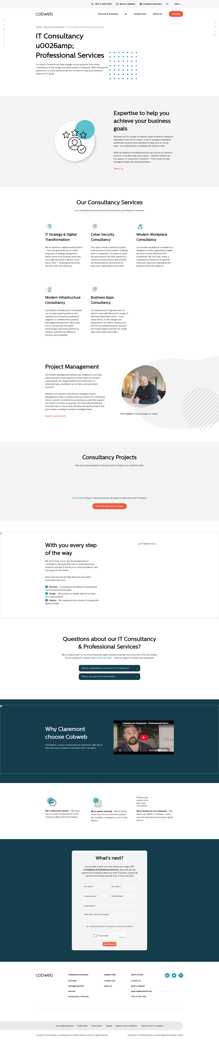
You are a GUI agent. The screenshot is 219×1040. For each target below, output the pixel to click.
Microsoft (72, 981)
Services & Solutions (54, 27)
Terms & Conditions (126, 926)
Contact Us (136, 981)
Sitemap (109, 1026)
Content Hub (109, 981)
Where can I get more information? (99, 676)
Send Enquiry (109, 944)
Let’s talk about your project (109, 506)
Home (39, 27)
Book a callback (127, 4)
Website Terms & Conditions (126, 1026)
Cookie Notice (82, 1026)
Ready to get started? (55, 416)
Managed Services (76, 986)
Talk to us (118, 168)
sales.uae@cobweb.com (141, 991)
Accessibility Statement (64, 1026)
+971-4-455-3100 (103, 4)
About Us (108, 986)
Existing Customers (152, 4)
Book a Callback (138, 986)
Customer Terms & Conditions (152, 1026)
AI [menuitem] (126, 14)
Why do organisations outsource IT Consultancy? (105, 668)
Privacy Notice (96, 1026)
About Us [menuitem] (157, 14)
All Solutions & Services (78, 996)
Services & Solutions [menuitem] (108, 14)
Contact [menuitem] (176, 14)
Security (71, 991)
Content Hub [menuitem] (140, 14)
